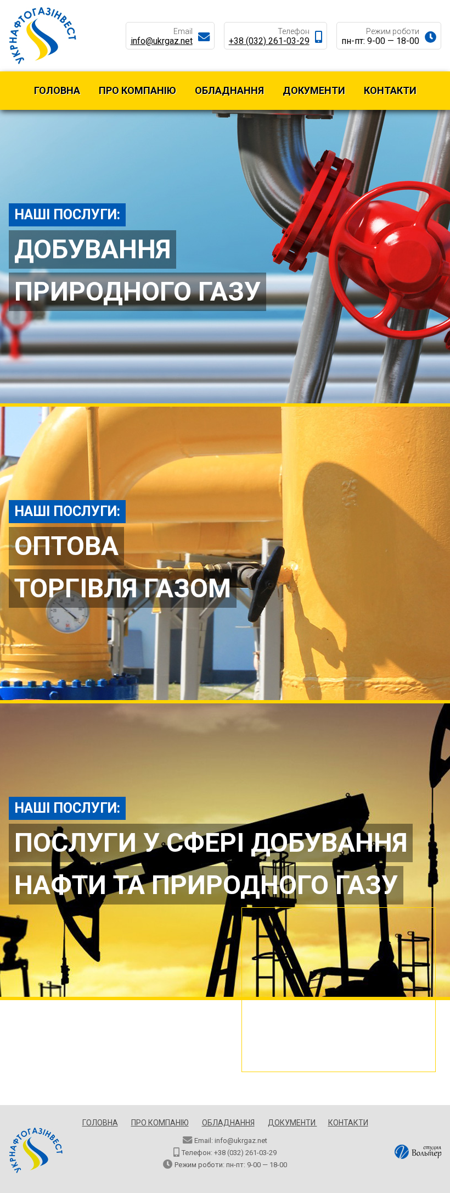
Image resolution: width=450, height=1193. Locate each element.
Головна (57, 90)
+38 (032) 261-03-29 (269, 41)
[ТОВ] (43, 62)
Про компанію (137, 90)
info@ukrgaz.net (162, 41)
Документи (314, 90)
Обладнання (229, 90)
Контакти (390, 90)
